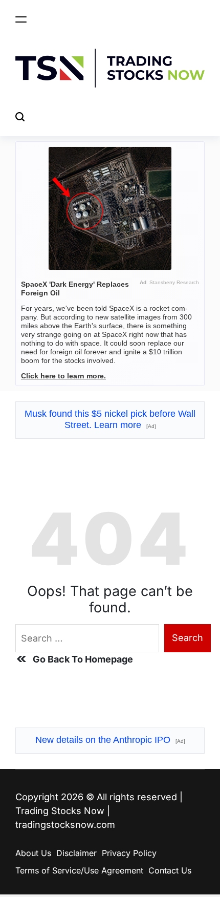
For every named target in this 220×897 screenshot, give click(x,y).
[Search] (20, 117)
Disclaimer (76, 853)
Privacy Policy (129, 853)
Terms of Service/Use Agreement (79, 870)
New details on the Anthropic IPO (110, 740)
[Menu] (21, 19)
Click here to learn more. (63, 376)
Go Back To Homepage (83, 659)
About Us (33, 853)
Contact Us (169, 870)
